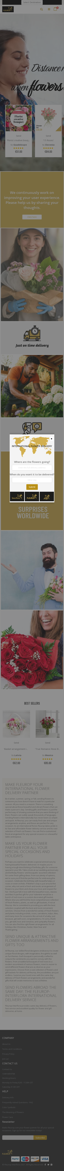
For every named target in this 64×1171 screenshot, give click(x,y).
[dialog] (32, 585)
